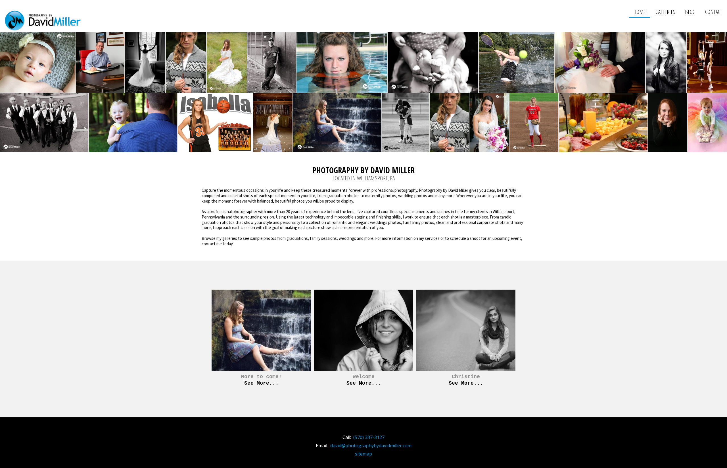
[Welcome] (363, 339)
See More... (261, 383)
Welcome (364, 377)
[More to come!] (261, 339)
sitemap (363, 454)
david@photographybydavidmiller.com (370, 445)
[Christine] (465, 339)
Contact (713, 12)
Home (639, 12)
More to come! (261, 377)
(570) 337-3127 (369, 437)
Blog (690, 12)
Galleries (665, 12)
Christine (466, 377)
